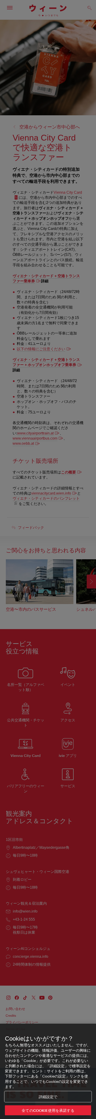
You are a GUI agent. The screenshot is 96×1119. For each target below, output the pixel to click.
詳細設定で (48, 1096)
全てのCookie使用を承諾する (48, 1110)
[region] (48, 1071)
